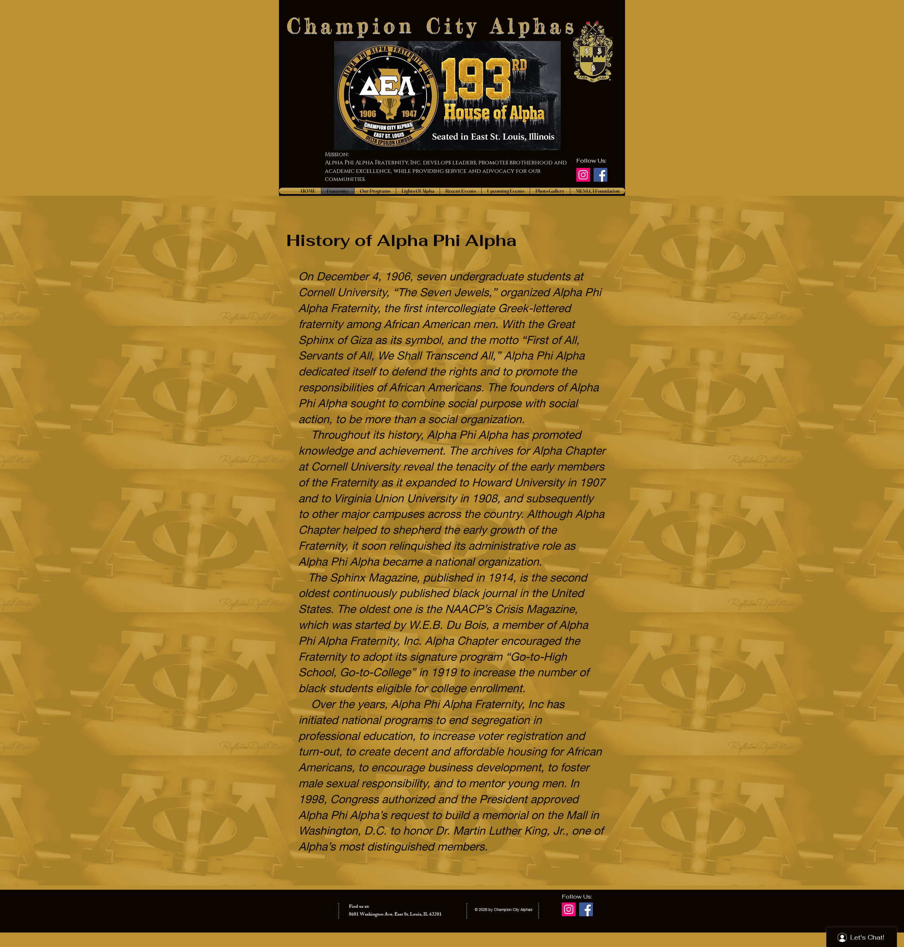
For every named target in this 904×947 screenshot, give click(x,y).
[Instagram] (583, 175)
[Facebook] (600, 175)
